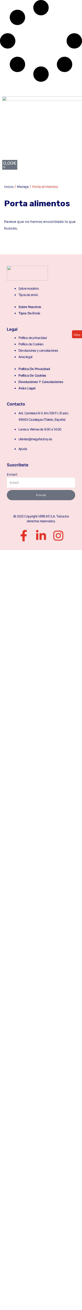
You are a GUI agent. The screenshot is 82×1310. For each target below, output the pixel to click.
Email (12, 474)
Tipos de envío (28, 295)
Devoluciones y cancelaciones (38, 350)
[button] (77, 334)
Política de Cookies (30, 344)
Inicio (8, 187)
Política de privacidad (32, 338)
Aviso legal (25, 357)
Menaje (23, 187)
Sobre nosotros (28, 288)
